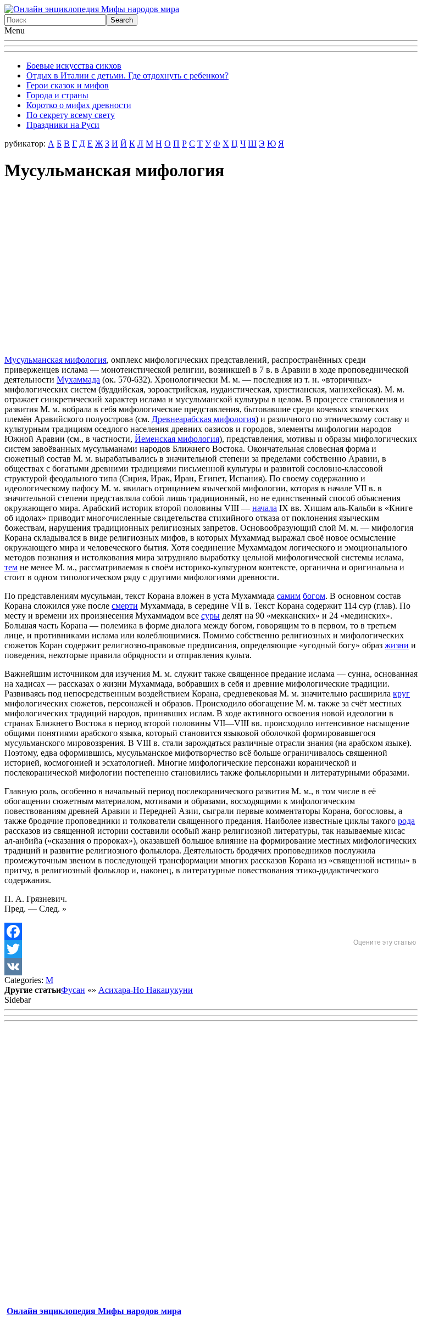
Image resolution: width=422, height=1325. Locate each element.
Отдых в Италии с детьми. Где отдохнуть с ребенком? (127, 75)
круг (401, 693)
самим (289, 595)
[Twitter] (211, 949)
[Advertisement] (211, 269)
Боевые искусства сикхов (73, 65)
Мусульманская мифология (55, 359)
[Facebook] (211, 931)
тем (11, 567)
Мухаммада (78, 379)
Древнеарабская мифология (204, 419)
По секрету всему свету (70, 115)
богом (314, 595)
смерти (125, 605)
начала (264, 508)
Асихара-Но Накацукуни (145, 990)
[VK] (211, 966)
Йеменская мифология (177, 438)
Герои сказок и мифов (67, 85)
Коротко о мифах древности (78, 105)
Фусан (73, 990)
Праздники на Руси (62, 125)
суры (210, 615)
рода (406, 821)
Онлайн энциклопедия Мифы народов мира (94, 1311)
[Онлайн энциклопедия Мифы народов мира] (91, 9)
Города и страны (57, 95)
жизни (397, 645)
